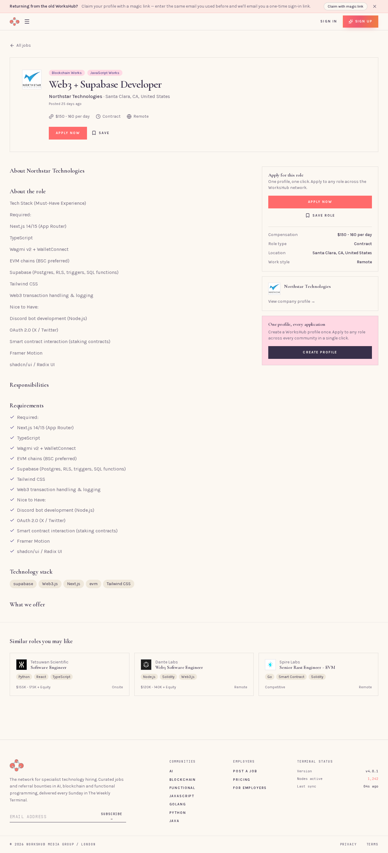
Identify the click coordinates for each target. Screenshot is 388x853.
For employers (250, 788)
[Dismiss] (374, 6)
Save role (324, 215)
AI (171, 771)
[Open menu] (27, 21)
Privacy (348, 844)
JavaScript (181, 796)
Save (104, 133)
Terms (372, 844)
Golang (177, 804)
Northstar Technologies (75, 96)
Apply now (68, 133)
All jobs (23, 45)
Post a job (245, 771)
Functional (182, 788)
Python (177, 813)
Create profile (320, 352)
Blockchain (182, 779)
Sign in (328, 21)
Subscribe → (111, 816)
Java (174, 821)
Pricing (241, 779)
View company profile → (291, 301)
